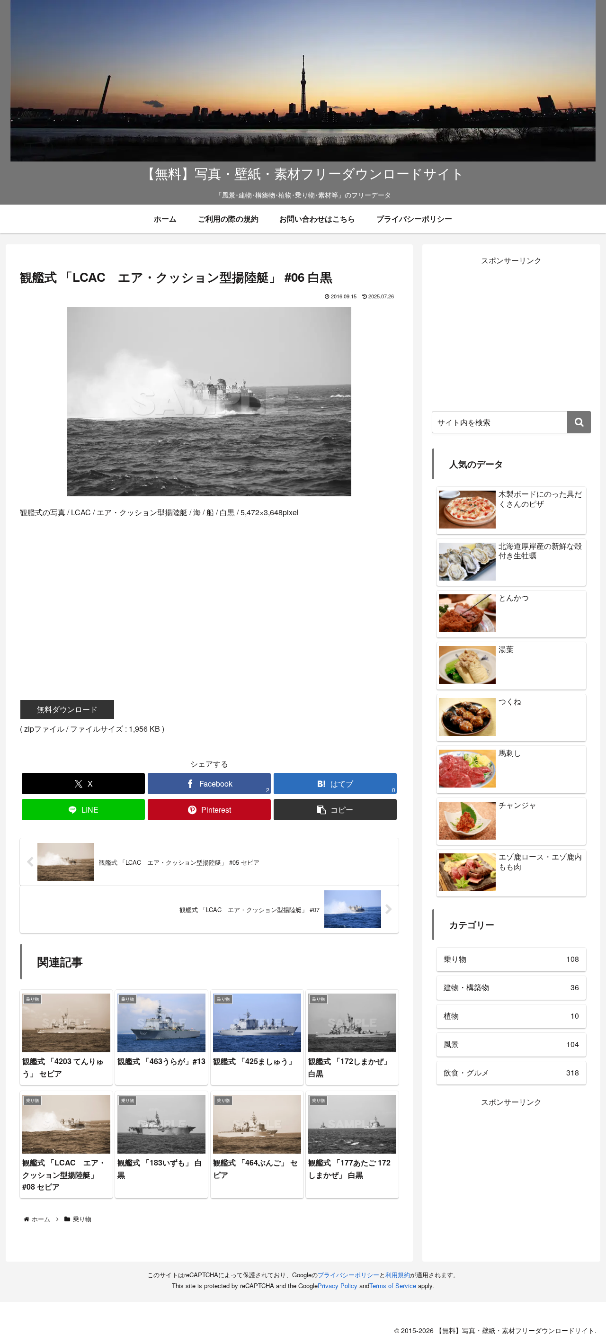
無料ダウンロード (67, 709)
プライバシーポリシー (348, 1274)
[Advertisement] (209, 595)
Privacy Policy (337, 1285)
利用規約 (397, 1274)
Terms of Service (392, 1285)
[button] (335, 809)
